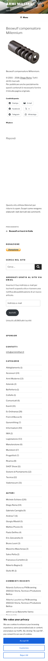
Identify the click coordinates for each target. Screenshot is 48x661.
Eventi (9, 406)
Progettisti (11, 455)
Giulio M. (10, 571)
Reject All (24, 655)
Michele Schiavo (13, 499)
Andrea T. (10, 516)
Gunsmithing (12, 422)
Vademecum (12, 483)
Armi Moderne (13, 378)
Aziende (10, 384)
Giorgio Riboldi (13, 521)
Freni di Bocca (12, 417)
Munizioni (10, 450)
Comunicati (11, 400)
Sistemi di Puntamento (17, 472)
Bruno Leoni (11, 543)
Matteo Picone (13, 527)
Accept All (24, 641)
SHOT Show (11, 466)
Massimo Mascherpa (16, 549)
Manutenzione (13, 444)
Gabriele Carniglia (14, 510)
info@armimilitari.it (15, 352)
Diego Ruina (26, 78)
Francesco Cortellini (15, 560)
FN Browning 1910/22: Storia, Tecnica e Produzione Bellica (23, 590)
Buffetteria (11, 389)
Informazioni (12, 428)
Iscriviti (12, 312)
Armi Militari (20, 4)
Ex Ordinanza (12, 411)
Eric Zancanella (13, 538)
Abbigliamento (13, 367)
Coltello (9, 395)
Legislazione (12, 439)
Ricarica (9, 461)
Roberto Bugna (13, 565)
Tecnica (9, 477)
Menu (25, 17)
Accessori (10, 373)
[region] (24, 638)
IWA (8, 433)
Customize (24, 648)
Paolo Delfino (12, 532)
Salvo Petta (11, 554)
